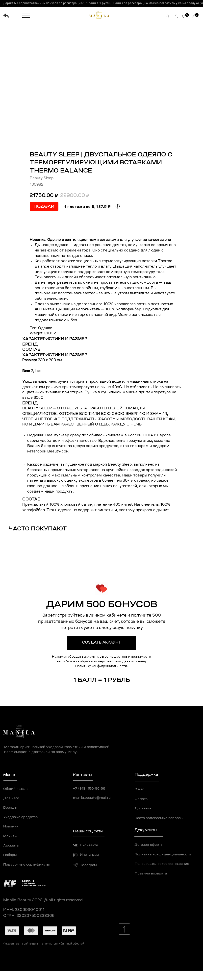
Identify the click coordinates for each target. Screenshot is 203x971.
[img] (6, 16)
